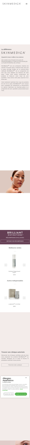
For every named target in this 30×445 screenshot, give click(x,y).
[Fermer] (26, 377)
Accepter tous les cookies (21, 394)
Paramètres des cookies (8, 394)
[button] (26, 3)
